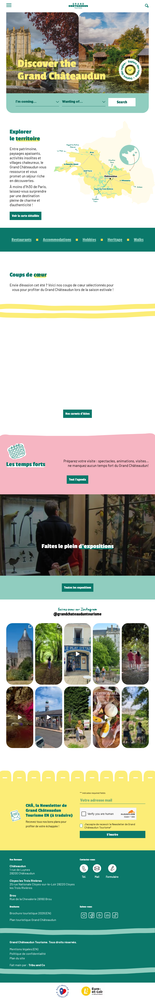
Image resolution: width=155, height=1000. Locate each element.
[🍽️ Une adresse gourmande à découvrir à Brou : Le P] (77, 654)
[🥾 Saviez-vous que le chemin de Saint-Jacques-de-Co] (106, 654)
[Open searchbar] (147, 6)
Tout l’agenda (77, 479)
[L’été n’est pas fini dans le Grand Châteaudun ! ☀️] (77, 717)
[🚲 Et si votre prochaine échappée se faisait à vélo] (19, 654)
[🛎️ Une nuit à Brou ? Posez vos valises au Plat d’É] (48, 717)
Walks (138, 239)
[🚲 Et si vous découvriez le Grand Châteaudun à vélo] (135, 717)
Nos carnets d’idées (77, 414)
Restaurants (21, 239)
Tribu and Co (37, 965)
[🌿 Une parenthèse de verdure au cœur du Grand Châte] (135, 654)
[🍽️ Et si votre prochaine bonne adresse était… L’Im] (106, 717)
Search (122, 102)
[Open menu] (9, 6)
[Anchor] (130, 70)
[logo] (78, 6)
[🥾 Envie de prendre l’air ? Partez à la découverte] (48, 654)
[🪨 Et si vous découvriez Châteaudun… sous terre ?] (19, 717)
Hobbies (89, 239)
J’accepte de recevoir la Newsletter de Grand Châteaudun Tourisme (109, 826)
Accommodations (57, 239)
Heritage (115, 239)
